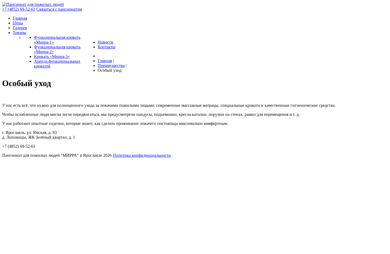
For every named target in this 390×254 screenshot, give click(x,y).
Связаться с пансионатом (59, 9)
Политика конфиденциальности (142, 155)
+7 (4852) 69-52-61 (18, 9)
